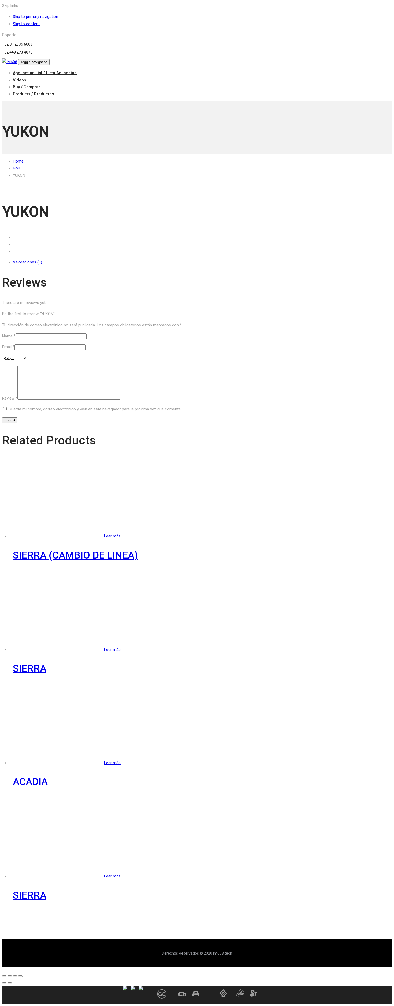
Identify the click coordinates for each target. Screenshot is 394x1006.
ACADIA (30, 782)
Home (18, 161)
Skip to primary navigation (35, 16)
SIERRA (29, 668)
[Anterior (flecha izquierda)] (4, 983)
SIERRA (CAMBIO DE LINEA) (75, 555)
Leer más (112, 536)
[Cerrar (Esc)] (4, 976)
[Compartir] (10, 976)
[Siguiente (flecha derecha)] (10, 983)
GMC (17, 168)
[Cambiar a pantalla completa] (15, 976)
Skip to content (26, 23)
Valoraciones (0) (27, 262)
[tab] (202, 262)
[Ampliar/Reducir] (20, 976)
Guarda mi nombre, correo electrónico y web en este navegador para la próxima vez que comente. (95, 409)
